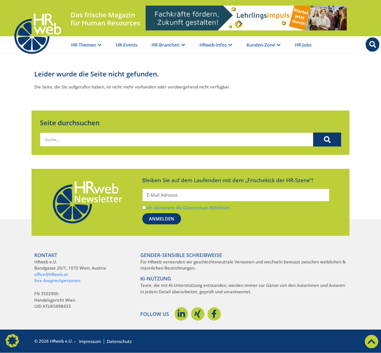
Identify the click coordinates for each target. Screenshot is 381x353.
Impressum (90, 341)
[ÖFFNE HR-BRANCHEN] (183, 45)
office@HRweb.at (51, 274)
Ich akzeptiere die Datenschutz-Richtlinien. (189, 207)
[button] (12, 340)
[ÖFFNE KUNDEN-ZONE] (278, 45)
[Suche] (327, 140)
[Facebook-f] (214, 314)
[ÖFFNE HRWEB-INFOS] (230, 45)
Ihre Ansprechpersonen (57, 280)
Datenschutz (119, 341)
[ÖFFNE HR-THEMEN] (99, 45)
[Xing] (197, 314)
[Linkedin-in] (181, 314)
